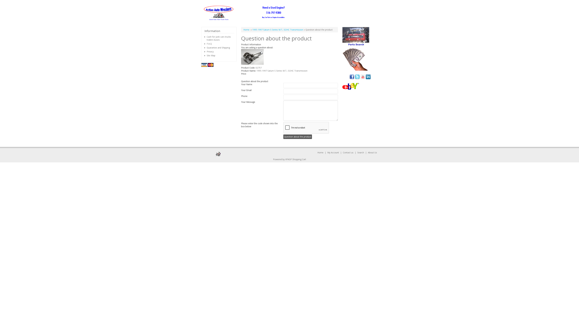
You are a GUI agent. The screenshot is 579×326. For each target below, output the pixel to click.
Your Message (248, 102)
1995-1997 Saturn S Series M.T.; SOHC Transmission (277, 29)
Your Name (246, 84)
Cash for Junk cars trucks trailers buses (219, 38)
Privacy (210, 51)
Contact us (348, 152)
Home (246, 29)
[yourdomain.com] (245, 13)
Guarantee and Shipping (218, 47)
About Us (372, 152)
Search (360, 152)
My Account (333, 152)
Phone (244, 96)
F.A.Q (209, 43)
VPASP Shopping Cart (295, 159)
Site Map (211, 55)
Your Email (246, 90)
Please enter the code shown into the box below (259, 125)
